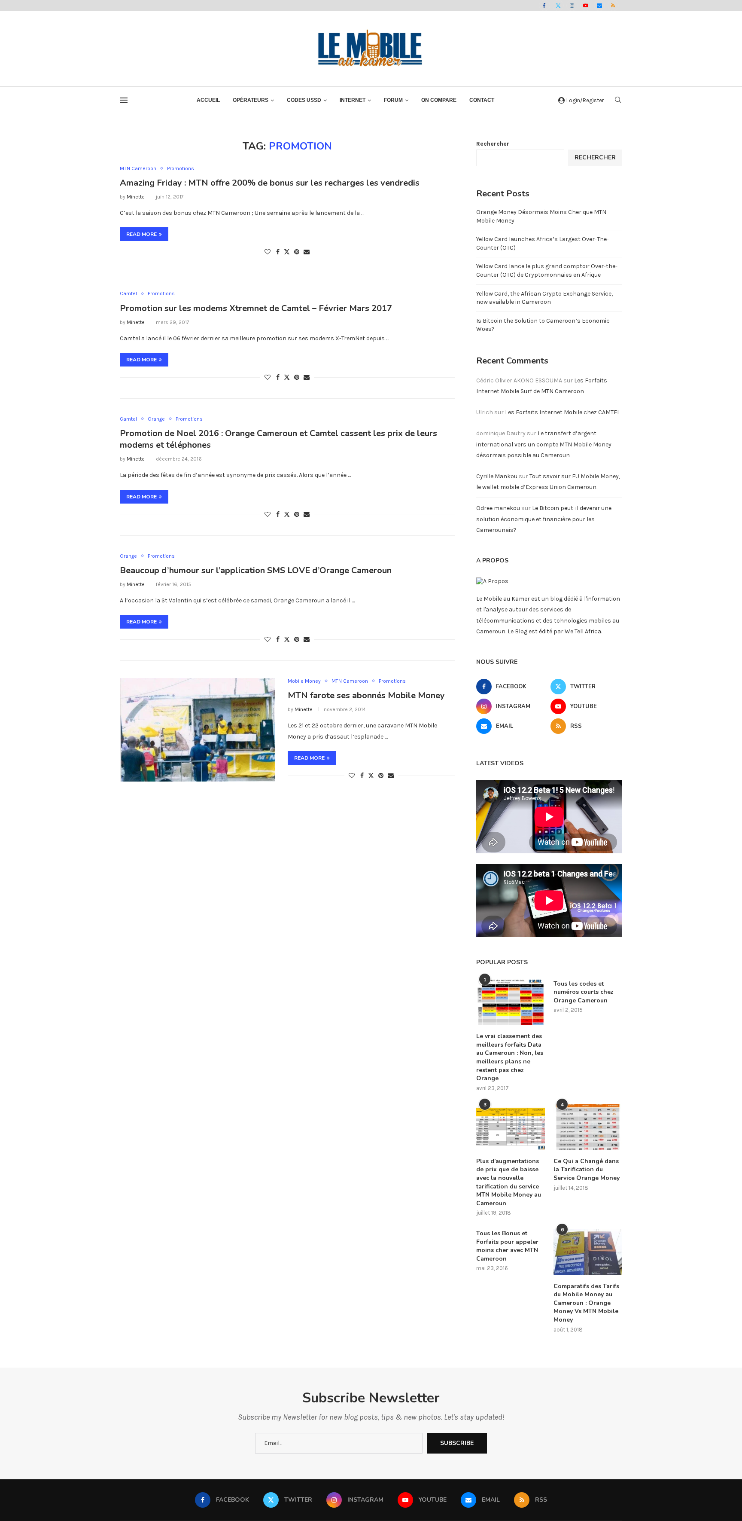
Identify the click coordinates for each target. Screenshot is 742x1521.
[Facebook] (544, 5)
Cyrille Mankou (496, 476)
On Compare (438, 100)
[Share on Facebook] (278, 252)
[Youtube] (585, 5)
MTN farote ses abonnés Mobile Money (366, 695)
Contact (481, 100)
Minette (136, 197)
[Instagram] (572, 5)
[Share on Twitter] (287, 252)
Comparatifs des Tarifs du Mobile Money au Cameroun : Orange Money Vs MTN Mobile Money (586, 1303)
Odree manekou (498, 508)
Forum (393, 100)
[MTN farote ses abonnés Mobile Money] (197, 729)
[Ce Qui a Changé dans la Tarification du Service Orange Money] (587, 1127)
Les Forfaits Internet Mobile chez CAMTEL (562, 412)
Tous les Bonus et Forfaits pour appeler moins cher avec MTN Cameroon (507, 1246)
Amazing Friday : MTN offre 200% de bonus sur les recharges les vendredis (270, 183)
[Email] (599, 5)
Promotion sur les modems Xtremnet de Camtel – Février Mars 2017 (256, 308)
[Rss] (613, 5)
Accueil (208, 100)
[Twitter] (558, 5)
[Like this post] (268, 252)
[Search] (618, 100)
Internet (352, 100)
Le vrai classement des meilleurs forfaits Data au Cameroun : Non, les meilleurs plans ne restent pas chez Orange (509, 1057)
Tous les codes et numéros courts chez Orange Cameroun (583, 992)
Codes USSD (304, 100)
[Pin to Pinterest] (296, 252)
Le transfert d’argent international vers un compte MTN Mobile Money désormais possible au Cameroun (543, 444)
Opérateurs (250, 100)
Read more (141, 234)
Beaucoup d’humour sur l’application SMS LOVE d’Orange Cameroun (256, 570)
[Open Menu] (124, 100)
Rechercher (492, 143)
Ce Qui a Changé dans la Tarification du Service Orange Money (586, 1169)
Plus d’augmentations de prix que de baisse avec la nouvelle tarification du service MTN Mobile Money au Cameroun (508, 1182)
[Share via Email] (307, 252)
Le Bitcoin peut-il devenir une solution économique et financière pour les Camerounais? (543, 518)
